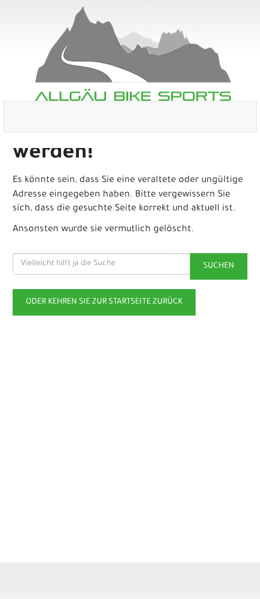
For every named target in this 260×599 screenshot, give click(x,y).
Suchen (218, 266)
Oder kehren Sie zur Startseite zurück (104, 302)
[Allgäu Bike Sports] (132, 53)
